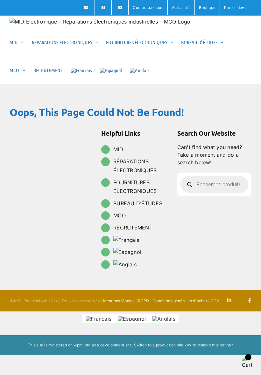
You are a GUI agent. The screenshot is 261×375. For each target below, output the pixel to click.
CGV (215, 300)
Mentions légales (119, 300)
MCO (119, 215)
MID (118, 149)
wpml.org (82, 345)
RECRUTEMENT (132, 227)
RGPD (143, 300)
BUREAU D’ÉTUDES (137, 203)
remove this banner (214, 345)
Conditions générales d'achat (179, 300)
